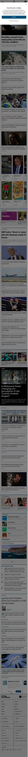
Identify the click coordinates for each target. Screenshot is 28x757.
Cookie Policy (21, 14)
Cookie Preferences (14, 20)
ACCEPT (14, 17)
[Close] (26, 4)
